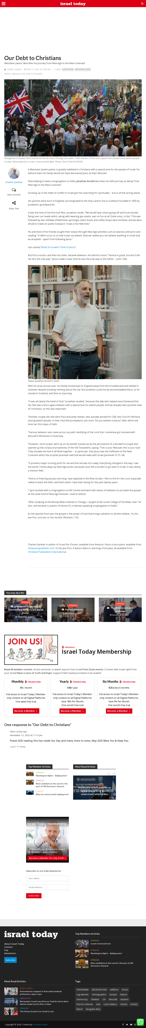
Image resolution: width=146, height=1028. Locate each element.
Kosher (134, 1004)
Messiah (113, 999)
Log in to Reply (18, 746)
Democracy (82, 999)
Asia (98, 1004)
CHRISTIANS (68, 69)
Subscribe (10, 960)
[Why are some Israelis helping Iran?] (30, 792)
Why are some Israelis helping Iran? (52, 794)
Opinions (16, 73)
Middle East (94, 784)
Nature (123, 994)
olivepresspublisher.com (41, 548)
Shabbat (95, 999)
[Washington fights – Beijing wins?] (30, 773)
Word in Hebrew (85, 1004)
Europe (113, 994)
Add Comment (14, 194)
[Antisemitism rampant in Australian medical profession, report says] (11, 991)
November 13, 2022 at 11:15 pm (26, 735)
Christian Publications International (47, 551)
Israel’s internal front (101, 943)
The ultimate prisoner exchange (121, 609)
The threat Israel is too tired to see (37, 1011)
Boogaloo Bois (93, 1009)
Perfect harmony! (74, 609)
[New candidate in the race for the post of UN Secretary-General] (30, 782)
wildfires (114, 989)
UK (104, 999)
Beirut (80, 1009)
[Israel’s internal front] (82, 943)
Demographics (99, 994)
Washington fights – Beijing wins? (51, 775)
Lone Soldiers (110, 1004)
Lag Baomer (83, 994)
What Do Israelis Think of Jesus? (58, 247)
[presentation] (108, 774)
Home (7, 73)
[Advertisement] (73, 33)
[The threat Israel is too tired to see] (11, 1011)
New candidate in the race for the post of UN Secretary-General (52, 785)
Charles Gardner (14, 69)
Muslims (124, 999)
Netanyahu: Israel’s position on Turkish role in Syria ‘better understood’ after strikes (94, 790)
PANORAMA (82, 989)
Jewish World (26, 988)
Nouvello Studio (40, 1024)
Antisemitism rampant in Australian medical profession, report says (41, 992)
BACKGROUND (99, 989)
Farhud (123, 1004)
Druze (125, 989)
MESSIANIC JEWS (83, 69)
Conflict (40, 791)
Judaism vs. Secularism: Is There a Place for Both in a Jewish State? (25, 609)
